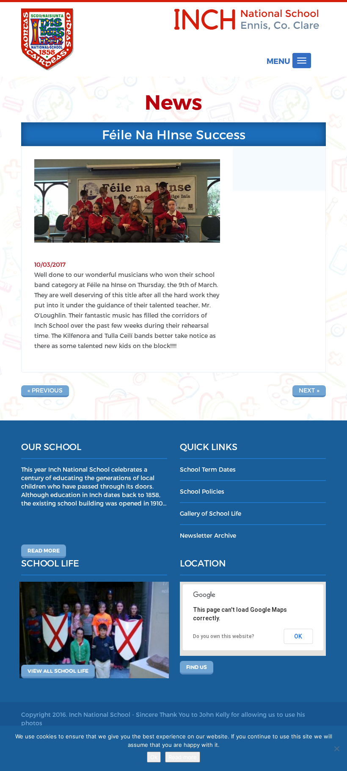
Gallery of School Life (210, 513)
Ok (153, 757)
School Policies (202, 491)
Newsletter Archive (208, 535)
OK (298, 636)
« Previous (45, 390)
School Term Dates (208, 469)
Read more (44, 550)
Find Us (196, 667)
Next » (309, 390)
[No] (336, 748)
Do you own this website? (223, 636)
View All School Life (58, 671)
